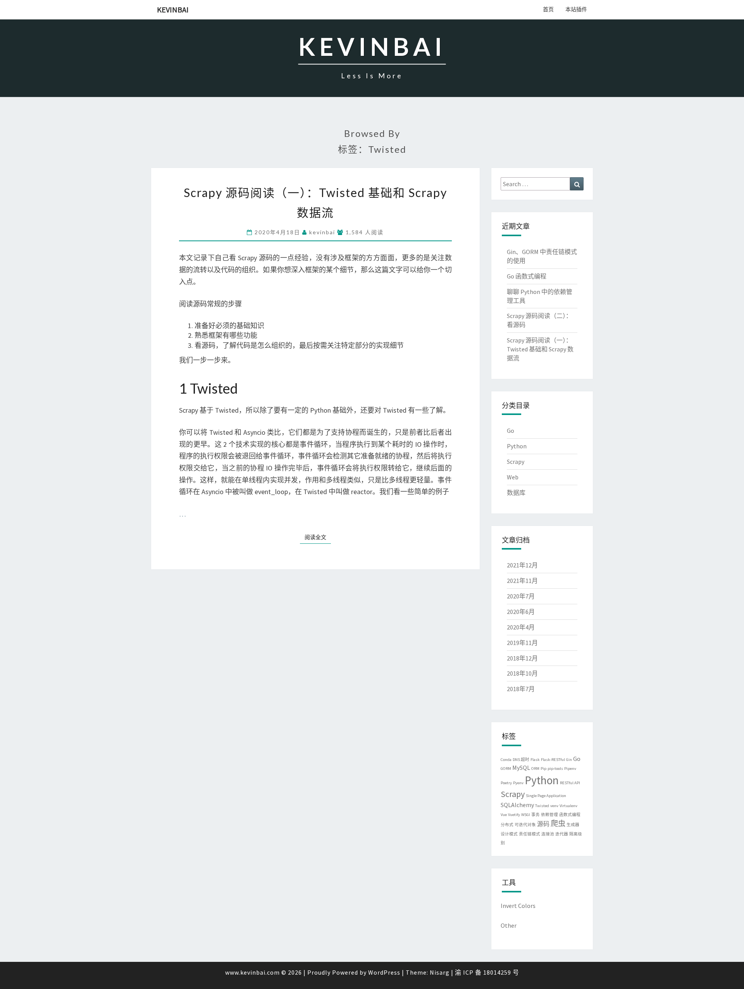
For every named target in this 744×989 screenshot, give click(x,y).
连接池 (547, 834)
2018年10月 (522, 673)
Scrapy (515, 461)
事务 (535, 814)
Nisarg (440, 972)
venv (554, 805)
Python (517, 446)
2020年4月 (521, 627)
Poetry (506, 782)
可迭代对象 (525, 824)
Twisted (542, 805)
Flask (535, 759)
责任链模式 (529, 834)
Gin (569, 759)
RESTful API (570, 782)
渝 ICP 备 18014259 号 (487, 972)
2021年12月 (522, 565)
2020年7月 (521, 596)
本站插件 (576, 9)
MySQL (521, 767)
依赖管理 (549, 814)
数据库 (516, 492)
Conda (506, 759)
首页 (548, 9)
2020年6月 (521, 612)
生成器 (573, 824)
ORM (535, 768)
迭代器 (561, 834)
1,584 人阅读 (364, 232)
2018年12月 (522, 658)
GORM (506, 768)
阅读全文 (315, 537)
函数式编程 (569, 814)
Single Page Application (546, 795)
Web (512, 477)
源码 (543, 824)
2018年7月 (521, 689)
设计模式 (509, 834)
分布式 (507, 824)
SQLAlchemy (517, 805)
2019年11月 (522, 643)
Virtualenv (568, 805)
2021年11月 (522, 580)
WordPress (384, 972)
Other (509, 925)
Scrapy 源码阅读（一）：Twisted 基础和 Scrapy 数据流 (540, 349)
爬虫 (558, 823)
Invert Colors (518, 905)
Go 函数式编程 (526, 276)
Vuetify (514, 814)
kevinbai (173, 9)
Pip (543, 768)
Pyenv (518, 782)
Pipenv (570, 768)
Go (510, 430)
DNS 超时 (521, 759)
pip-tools (555, 768)
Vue (504, 814)
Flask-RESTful (553, 759)
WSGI (525, 814)
